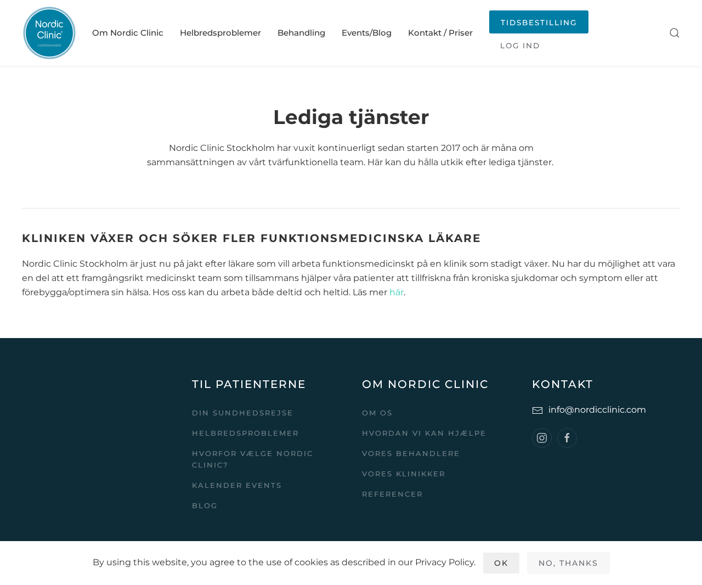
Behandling (301, 32)
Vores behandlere (411, 453)
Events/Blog (367, 32)
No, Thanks (568, 563)
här (396, 292)
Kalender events (237, 485)
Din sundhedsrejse (242, 412)
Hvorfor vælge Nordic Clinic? (252, 459)
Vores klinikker (403, 473)
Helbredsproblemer (220, 32)
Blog (205, 505)
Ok (501, 563)
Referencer (392, 494)
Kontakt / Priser (440, 32)
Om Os (377, 412)
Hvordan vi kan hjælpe (424, 433)
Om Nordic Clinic (127, 32)
